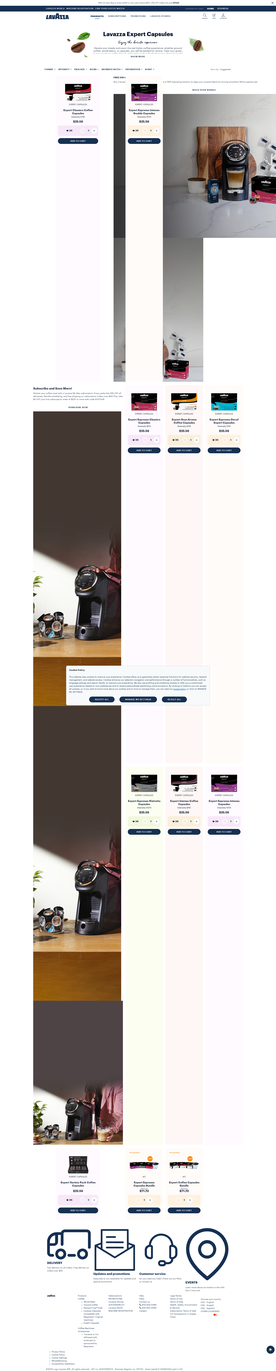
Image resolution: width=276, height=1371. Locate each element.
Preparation (133, 69)
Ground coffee (91, 1305)
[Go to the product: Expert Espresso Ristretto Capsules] (144, 793)
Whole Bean (89, 1302)
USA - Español (207, 1308)
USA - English (207, 1305)
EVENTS (191, 1282)
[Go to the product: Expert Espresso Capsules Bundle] (144, 1173)
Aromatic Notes (111, 69)
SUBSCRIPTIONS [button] (117, 16)
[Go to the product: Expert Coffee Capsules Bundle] (184, 1173)
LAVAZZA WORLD (55, 9)
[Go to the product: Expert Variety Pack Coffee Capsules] (78, 1173)
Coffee (81, 1299)
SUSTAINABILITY (116, 1305)
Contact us (144, 1302)
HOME (210, 9)
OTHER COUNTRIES (210, 1311)
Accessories (84, 1331)
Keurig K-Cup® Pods (93, 1308)
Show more (138, 57)
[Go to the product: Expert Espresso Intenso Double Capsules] (144, 102)
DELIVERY (54, 1263)
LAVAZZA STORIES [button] (160, 16)
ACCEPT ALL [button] (102, 699)
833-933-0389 (149, 1308)
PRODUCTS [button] (97, 16)
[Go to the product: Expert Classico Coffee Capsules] (78, 102)
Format (49, 69)
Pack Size (79, 69)
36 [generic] (70, 130)
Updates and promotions (111, 1273)
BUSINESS (222, 9)
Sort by (215, 69)
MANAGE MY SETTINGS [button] (138, 699)
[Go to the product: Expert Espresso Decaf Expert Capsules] (224, 412)
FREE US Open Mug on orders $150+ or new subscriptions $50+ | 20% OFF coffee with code (138, 3)
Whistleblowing (59, 1361)
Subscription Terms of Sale (183, 1311)
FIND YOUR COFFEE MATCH (110, 9)
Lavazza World (115, 1308)
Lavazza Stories (116, 1302)
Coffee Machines (86, 1328)
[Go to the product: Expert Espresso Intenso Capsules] (224, 793)
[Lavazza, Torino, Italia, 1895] (57, 16)
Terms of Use (176, 1299)
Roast (149, 69)
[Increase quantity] (94, 131)
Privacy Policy (58, 1352)
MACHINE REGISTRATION (79, 9)
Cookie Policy (58, 1355)
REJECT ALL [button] (174, 699)
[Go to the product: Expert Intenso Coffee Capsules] (184, 793)
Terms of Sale (176, 1302)
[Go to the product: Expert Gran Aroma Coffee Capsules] (184, 412)
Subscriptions (115, 1296)
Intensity (64, 69)
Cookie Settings (59, 1358)
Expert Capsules (91, 1323)
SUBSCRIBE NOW (78, 407)
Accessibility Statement (63, 1364)
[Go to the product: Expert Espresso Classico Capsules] (144, 412)
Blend (93, 69)
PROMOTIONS (115, 1299)
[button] (272, 3)
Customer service (152, 1273)
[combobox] (225, 69)
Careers (143, 1311)
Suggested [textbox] (225, 69)
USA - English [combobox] (207, 1302)
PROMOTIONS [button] (138, 16)
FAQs (141, 1299)
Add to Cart (78, 141)
